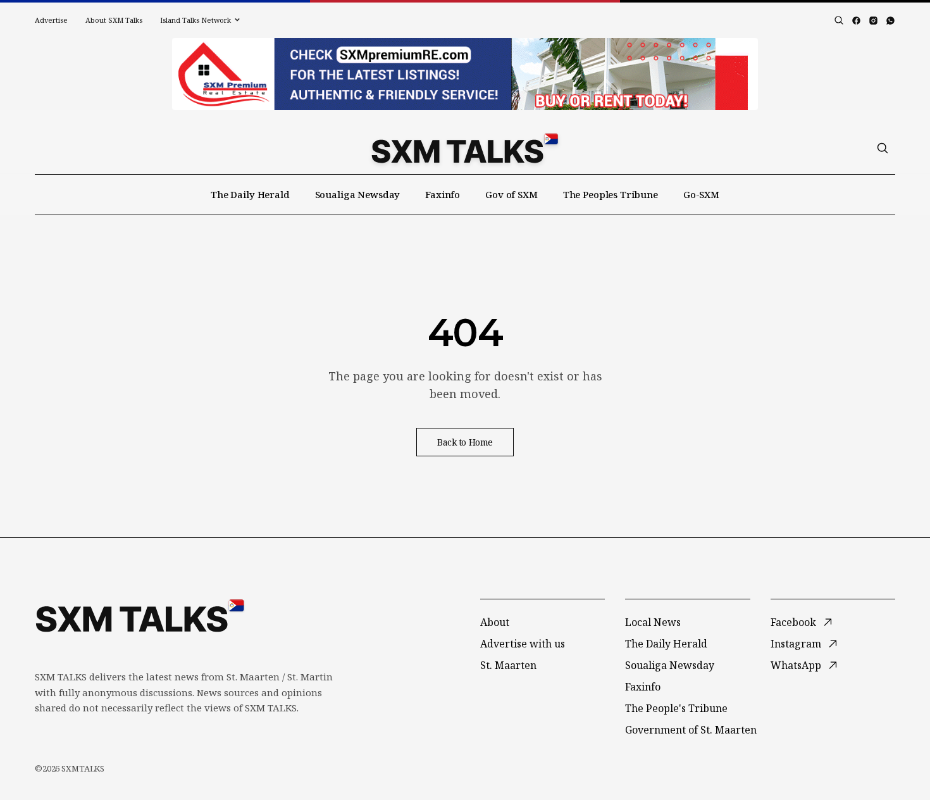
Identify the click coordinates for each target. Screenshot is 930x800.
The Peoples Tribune (610, 194)
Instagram (796, 644)
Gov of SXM (511, 194)
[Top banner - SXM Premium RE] (465, 74)
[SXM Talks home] (465, 148)
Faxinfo (442, 194)
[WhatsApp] (890, 20)
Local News (653, 622)
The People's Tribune (676, 708)
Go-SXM (701, 194)
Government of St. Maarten (691, 730)
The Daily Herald (250, 194)
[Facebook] (856, 20)
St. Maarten (508, 665)
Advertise (51, 20)
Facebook (793, 622)
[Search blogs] (839, 20)
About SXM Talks (113, 20)
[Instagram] (873, 20)
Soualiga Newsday (357, 194)
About (494, 622)
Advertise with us (522, 644)
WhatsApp (796, 665)
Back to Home (465, 442)
